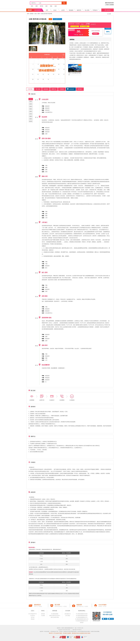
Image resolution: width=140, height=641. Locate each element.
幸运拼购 (43, 615)
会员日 (63, 10)
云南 (35, 13)
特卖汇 (43, 610)
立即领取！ (95, 33)
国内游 (31, 13)
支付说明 (67, 610)
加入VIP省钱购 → (85, 26)
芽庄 (32, 6)
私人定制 (87, 10)
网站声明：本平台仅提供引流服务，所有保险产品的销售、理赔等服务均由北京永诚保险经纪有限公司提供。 (70, 633)
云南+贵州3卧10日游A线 (46, 13)
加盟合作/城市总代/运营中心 (54, 615)
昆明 (39, 13)
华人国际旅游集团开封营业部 (81, 613)
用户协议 (32, 617)
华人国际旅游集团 (54, 613)
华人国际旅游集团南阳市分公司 (82, 620)
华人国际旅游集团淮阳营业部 (81, 615)
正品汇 (55, 10)
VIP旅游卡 (95, 10)
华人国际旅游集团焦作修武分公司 (81, 619)
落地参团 (71, 10)
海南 (51, 6)
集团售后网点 (81, 610)
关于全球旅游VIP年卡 (32, 613)
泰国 (37, 6)
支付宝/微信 (67, 615)
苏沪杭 (41, 6)
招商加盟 (54, 610)
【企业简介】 (32, 615)
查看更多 (81, 622)
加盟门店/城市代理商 (55, 617)
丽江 (47, 6)
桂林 (56, 6)
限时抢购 (43, 613)
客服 (106, 618)
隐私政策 (32, 619)
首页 (47, 10)
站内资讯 (109, 10)
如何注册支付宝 (68, 613)
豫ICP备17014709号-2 (77, 629)
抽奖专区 (79, 10)
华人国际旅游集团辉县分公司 (81, 617)
